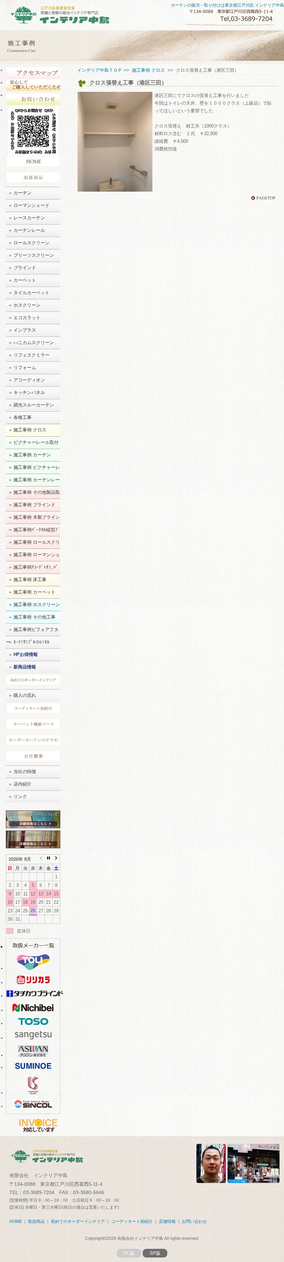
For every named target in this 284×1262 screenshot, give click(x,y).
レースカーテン (29, 217)
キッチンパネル (29, 392)
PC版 (129, 1253)
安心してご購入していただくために (33, 85)
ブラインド (25, 267)
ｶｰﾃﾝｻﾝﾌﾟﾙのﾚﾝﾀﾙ (32, 642)
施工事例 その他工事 (34, 617)
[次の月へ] (56, 859)
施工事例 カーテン (32, 454)
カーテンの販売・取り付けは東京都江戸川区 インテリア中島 (227, 5)
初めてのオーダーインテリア (33, 680)
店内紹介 (23, 784)
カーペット (25, 280)
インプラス (25, 330)
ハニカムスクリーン (34, 342)
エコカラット (27, 317)
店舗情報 (167, 1221)
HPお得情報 (26, 654)
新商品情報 (25, 666)
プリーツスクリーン (34, 255)
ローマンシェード (32, 205)
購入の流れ (25, 695)
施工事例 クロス (30, 429)
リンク (20, 796)
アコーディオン (29, 380)
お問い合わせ (33, 98)
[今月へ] (48, 859)
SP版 (155, 1253)
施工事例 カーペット (34, 592)
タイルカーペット (32, 292)
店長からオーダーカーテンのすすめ (33, 741)
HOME (33, 163)
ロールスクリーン (32, 242)
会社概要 (33, 757)
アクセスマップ (33, 73)
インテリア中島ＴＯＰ (99, 70)
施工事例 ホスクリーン (37, 604)
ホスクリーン (27, 305)
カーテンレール (29, 230)
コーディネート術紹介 (33, 709)
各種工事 (23, 417)
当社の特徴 (25, 771)
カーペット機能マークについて (33, 725)
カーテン (23, 192)
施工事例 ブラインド (34, 504)
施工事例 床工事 (30, 579)
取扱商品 (33, 178)
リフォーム (25, 367)
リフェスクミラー (32, 355)
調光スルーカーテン (34, 404)
